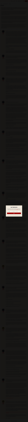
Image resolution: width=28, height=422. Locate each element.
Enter (14, 213)
